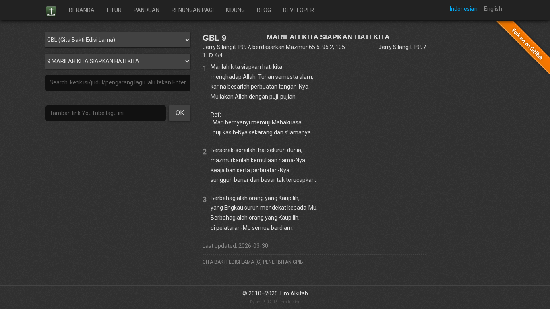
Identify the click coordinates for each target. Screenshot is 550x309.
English (493, 9)
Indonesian (464, 9)
